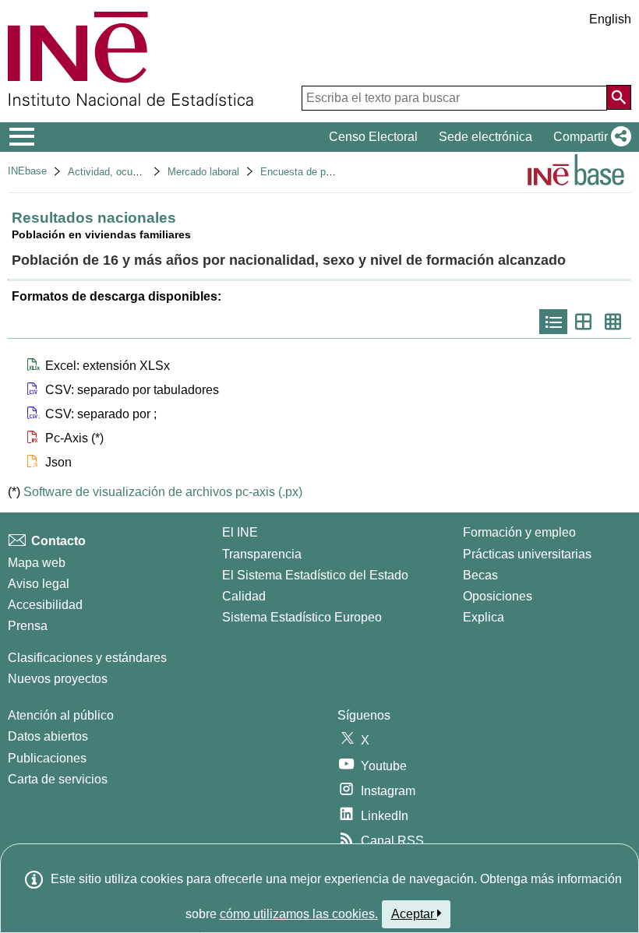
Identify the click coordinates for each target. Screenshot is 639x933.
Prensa (28, 625)
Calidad (244, 596)
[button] (589, 137)
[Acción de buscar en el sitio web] (618, 97)
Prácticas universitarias (527, 554)
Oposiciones (497, 596)
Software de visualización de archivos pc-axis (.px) (162, 491)
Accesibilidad (45, 604)
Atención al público (61, 715)
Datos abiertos (48, 736)
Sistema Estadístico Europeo (302, 617)
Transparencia (262, 554)
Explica (483, 617)
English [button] (610, 19)
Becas (480, 575)
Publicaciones (47, 758)
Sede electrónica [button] (485, 136)
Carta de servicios (58, 779)
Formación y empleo (519, 532)
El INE (240, 532)
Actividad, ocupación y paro (130, 172)
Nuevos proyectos (58, 678)
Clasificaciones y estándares (87, 657)
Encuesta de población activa (327, 172)
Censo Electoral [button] (373, 136)
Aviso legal (38, 583)
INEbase (27, 171)
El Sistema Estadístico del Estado (315, 575)
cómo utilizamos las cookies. (299, 914)
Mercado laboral (203, 172)
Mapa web (36, 562)
